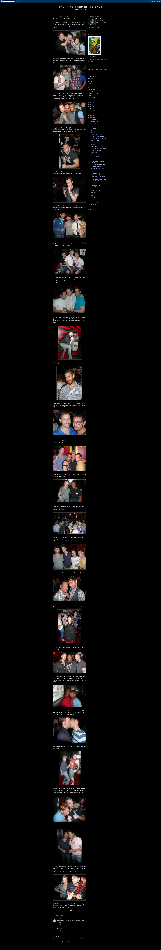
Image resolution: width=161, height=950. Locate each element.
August (93, 128)
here (93, 59)
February (93, 202)
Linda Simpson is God (93, 93)
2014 (91, 104)
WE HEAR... (94, 144)
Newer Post (55, 938)
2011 (91, 111)
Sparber (100, 18)
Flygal (58, 918)
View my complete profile (95, 29)
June (92, 132)
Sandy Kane (79, 870)
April (92, 197)
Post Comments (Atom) (65, 942)
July (92, 130)
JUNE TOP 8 (94, 154)
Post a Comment (57, 936)
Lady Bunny (91, 91)
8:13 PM (59, 933)
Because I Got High (72, 605)
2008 (91, 117)
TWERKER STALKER (96, 192)
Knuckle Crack (91, 89)
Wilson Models (91, 97)
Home (69, 938)
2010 (91, 113)
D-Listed (90, 80)
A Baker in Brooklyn (93, 76)
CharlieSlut (90, 78)
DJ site (97, 27)
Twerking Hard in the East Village (81, 8)
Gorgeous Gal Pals (92, 85)
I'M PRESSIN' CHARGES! (97, 171)
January (93, 204)
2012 (91, 108)
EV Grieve (90, 84)
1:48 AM (59, 924)
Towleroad (90, 95)
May (92, 195)
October (93, 123)
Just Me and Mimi (92, 87)
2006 (91, 209)
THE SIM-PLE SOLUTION (97, 168)
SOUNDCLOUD (93, 56)
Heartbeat (68, 540)
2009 (91, 115)
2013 (91, 106)
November (93, 121)
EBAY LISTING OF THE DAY (98, 177)
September (94, 126)
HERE (54, 682)
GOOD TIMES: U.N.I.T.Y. (97, 146)
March (93, 200)
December (93, 119)
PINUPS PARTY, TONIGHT (97, 134)
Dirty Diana (90, 82)
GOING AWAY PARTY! (96, 152)
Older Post (83, 938)
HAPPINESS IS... (95, 159)
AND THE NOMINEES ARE (97, 156)
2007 (91, 207)
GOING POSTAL (95, 183)
